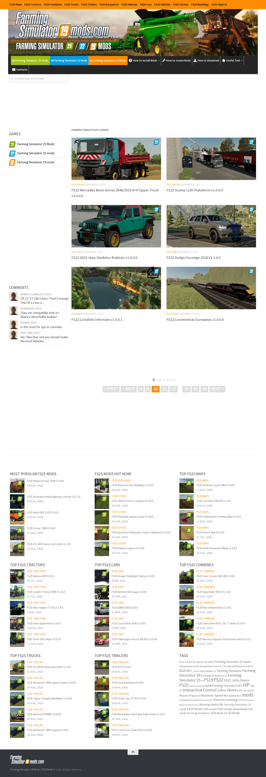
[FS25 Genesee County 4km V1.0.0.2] (186, 485)
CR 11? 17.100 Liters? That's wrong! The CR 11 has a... (44, 300)
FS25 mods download (231, 709)
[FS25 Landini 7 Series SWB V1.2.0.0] (17, 592)
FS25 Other (119, 496)
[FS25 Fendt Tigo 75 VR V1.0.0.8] (102, 699)
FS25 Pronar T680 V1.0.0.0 (41, 528)
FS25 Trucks (71, 4)
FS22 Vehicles (162, 4)
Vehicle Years (193, 705)
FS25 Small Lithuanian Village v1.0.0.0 (216, 548)
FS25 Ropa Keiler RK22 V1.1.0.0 (213, 592)
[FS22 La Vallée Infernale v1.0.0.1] (116, 288)
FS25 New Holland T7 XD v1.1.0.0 (45, 607)
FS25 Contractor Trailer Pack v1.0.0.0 (132, 730)
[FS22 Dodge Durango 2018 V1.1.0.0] (211, 226)
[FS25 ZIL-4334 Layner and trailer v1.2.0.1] (17, 549)
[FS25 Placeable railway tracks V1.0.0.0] (102, 517)
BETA (250, 666)
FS (202, 680)
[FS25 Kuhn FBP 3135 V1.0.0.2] (17, 517)
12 (174, 388)
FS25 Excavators (109, 4)
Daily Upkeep (206, 671)
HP (246, 684)
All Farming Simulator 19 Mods (108, 60)
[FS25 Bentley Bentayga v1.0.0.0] (102, 592)
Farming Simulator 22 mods (233, 662)
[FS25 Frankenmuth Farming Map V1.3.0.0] (186, 517)
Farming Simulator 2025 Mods (205, 713)
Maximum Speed (212, 695)
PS (239, 700)
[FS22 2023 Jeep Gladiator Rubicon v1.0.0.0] (116, 226)
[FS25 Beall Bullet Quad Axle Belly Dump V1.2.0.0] (102, 715)
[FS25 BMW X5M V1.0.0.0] (102, 608)
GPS (239, 686)
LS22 (251, 690)
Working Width (208, 704)
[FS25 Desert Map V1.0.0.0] (186, 533)
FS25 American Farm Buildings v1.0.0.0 (132, 485)
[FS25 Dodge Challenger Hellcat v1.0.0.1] (102, 576)
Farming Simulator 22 (213, 675)
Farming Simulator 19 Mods (25, 769)
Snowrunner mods (189, 666)
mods (248, 695)
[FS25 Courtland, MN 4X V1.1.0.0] (186, 501)
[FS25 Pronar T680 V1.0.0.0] (17, 533)
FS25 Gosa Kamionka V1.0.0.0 (127, 682)
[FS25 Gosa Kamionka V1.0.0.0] (102, 683)
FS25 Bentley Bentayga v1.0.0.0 (129, 592)
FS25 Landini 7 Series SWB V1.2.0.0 (46, 592)
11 (164, 388)
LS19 (245, 690)
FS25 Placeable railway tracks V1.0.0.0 (132, 516)
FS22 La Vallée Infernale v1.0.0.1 (96, 319)
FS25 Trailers (89, 4)
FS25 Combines (53, 4)
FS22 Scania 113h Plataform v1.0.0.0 (194, 190)
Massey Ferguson (189, 695)
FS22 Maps (76, 313)
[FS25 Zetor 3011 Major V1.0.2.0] (17, 639)
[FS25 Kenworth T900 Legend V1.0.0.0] (17, 730)
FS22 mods (185, 662)
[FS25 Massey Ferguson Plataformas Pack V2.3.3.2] (186, 639)
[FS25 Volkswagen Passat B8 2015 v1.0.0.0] (102, 639)
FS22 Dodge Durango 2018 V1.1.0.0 (193, 257)
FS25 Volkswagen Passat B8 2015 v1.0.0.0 (134, 639)
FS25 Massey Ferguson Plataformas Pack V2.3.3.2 (223, 639)
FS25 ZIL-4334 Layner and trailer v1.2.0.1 (49, 544)
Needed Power (189, 700)
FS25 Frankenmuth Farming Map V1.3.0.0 (218, 516)
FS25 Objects (219, 4)
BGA (182, 670)
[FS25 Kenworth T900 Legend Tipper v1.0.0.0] (17, 683)
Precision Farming (225, 700)
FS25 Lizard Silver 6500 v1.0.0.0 (128, 623)
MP (180, 700)
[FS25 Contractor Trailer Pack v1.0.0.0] (102, 730)
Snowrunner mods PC (211, 666)
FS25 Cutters (181, 4)
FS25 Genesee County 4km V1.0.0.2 (215, 485)
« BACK (129, 388)
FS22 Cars (76, 252)
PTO (243, 700)
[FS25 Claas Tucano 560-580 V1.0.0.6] (186, 576)
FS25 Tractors (32, 4)
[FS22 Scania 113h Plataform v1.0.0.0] (211, 159)
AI (236, 666)
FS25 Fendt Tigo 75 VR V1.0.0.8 (128, 698)
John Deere (227, 690)
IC (180, 690)
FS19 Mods (47, 769)
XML (221, 704)
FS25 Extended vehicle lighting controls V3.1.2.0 (53, 496)
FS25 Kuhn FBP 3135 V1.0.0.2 (43, 512)
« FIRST (111, 388)
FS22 (218, 680)
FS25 (184, 685)
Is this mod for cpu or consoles (41, 327)
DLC (214, 671)
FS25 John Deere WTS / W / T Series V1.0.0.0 (220, 623)
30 (195, 388)
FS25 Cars (146, 4)
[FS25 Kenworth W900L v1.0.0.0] (17, 715)
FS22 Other (172, 313)
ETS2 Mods (197, 662)
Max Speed (229, 695)
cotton (196, 671)
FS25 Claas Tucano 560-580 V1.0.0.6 (215, 576)
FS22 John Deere (236, 680)
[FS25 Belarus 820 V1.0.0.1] (17, 576)
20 (186, 388)
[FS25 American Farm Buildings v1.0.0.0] (102, 485)
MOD (239, 695)
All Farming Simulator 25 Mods (30, 60)
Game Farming (196, 686)
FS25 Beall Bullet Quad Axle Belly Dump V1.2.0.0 (138, 714)
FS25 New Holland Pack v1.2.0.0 (213, 607)
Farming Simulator (229, 671)
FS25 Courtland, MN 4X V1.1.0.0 (213, 501)
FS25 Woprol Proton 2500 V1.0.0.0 (45, 481)
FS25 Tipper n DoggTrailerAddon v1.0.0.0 (49, 698)
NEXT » (217, 388)
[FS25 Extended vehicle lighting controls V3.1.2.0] (17, 501)
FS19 (208, 680)
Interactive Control (200, 690)
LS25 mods (209, 709)
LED (239, 690)
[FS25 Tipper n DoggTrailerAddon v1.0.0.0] (17, 699)
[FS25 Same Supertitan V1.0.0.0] (17, 624)
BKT (189, 671)
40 (204, 388)
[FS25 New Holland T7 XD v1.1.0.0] (17, 608)
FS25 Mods (194, 709)
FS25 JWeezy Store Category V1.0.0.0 (132, 501)
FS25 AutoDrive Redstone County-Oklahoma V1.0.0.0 (141, 532)
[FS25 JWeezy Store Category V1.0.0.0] (102, 501)
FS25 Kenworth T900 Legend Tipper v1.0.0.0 (51, 682)
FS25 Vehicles (129, 4)
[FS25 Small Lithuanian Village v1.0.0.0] (186, 549)
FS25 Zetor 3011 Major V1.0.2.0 (43, 639)
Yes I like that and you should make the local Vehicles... (44, 339)
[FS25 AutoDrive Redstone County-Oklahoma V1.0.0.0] (102, 533)
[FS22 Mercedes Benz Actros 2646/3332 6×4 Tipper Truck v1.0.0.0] (116, 159)
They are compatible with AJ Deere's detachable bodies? (39, 315)
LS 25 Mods (232, 713)
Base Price (242, 666)
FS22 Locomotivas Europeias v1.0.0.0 (195, 319)
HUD (252, 685)
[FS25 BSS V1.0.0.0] (102, 667)
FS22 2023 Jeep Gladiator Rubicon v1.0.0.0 (104, 257)
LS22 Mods (228, 666)
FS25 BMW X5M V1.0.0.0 (125, 607)
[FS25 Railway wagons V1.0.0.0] (102, 549)
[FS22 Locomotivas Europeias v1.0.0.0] (211, 288)
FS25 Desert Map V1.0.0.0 (210, 532)
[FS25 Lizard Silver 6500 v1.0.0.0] (102, 624)
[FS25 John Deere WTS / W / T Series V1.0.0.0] (186, 624)
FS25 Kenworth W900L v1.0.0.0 (44, 714)
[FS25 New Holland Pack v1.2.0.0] (186, 608)
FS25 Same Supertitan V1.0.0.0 (43, 623)
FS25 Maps (15, 4)
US (186, 705)
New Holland (203, 700)
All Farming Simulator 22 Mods (69, 60)
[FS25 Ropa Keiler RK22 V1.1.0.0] (186, 592)
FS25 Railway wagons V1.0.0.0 (128, 548)
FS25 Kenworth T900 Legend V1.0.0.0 (47, 730)
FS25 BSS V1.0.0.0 (121, 667)
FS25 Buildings (200, 4)
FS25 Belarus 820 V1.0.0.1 (41, 576)
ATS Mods (209, 662)
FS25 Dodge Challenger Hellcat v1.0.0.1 (133, 576)
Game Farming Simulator (220, 686)
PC (211, 700)
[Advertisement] (164, 100)
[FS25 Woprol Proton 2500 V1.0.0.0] (17, 485)
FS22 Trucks (78, 184)
